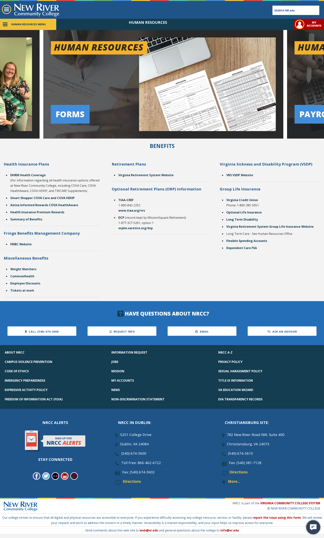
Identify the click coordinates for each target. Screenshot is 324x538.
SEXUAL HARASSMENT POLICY (240, 371)
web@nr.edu (149, 530)
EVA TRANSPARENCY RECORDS (240, 399)
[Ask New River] (313, 527)
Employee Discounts (25, 283)
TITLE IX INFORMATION (235, 380)
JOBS (114, 362)
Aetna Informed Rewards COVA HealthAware (44, 205)
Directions (132, 481)
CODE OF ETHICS (17, 371)
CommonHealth (22, 276)
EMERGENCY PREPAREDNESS (25, 380)
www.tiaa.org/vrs (131, 210)
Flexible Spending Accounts (246, 241)
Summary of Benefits (26, 219)
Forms (46, 32)
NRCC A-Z (225, 352)
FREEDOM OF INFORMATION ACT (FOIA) (34, 399)
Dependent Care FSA (241, 248)
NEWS (115, 390)
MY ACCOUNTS (122, 380)
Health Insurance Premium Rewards (37, 212)
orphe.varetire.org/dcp (135, 228)
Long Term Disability (242, 219)
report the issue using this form (277, 518)
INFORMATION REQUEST (129, 352)
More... (234, 481)
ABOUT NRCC (15, 352)
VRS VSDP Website (239, 175)
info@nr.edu (229, 530)
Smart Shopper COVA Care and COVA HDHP (42, 198)
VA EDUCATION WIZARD (235, 390)
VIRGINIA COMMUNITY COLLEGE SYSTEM (290, 503)
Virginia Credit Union (242, 200)
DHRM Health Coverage (28, 175)
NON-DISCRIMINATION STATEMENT (137, 399)
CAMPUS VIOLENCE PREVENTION (28, 362)
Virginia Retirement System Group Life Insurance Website (270, 227)
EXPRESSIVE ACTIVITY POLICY (26, 390)
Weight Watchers (23, 269)
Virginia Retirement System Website (146, 175)
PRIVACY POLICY (230, 362)
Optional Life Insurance (244, 212)
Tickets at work (22, 290)
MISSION (117, 371)
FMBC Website (21, 244)
